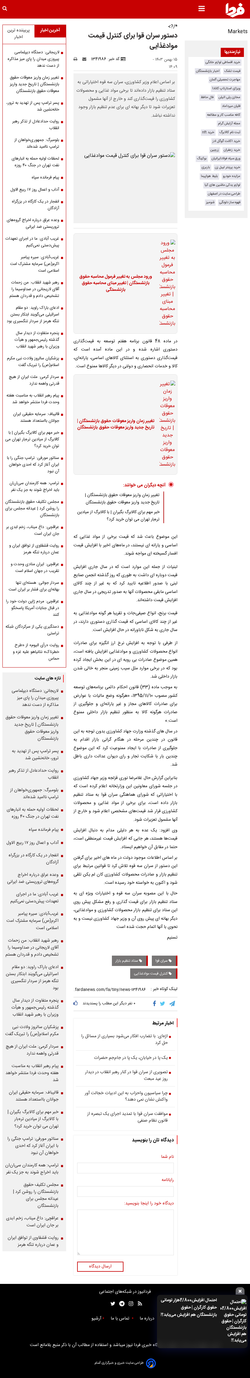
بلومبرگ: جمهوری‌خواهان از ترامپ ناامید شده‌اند (36, 143)
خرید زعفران (232, 150)
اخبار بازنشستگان (208, 71)
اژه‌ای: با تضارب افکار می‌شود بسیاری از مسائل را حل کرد (124, 1039)
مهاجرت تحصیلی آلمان (225, 80)
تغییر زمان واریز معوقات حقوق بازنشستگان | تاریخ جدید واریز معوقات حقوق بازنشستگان (115, 424)
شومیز (210, 202)
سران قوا (162, 961)
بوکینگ (202, 158)
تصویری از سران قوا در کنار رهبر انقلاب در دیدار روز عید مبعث (126, 1075)
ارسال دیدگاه (100, 1266)
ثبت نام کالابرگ (229, 132)
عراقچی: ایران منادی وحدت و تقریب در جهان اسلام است (35, 567)
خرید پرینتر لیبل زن (227, 167)
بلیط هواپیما (209, 176)
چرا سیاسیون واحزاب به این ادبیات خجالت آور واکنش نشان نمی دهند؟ (126, 1096)
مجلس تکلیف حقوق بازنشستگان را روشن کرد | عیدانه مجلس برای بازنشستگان (32, 509)
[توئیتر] (111, 1304)
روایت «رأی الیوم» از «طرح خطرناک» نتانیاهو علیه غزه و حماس (36, 652)
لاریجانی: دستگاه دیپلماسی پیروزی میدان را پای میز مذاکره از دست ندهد (33, 59)
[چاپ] (77, 59)
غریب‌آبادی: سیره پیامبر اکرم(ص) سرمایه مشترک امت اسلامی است (34, 264)
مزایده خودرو (231, 176)
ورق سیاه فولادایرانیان (226, 158)
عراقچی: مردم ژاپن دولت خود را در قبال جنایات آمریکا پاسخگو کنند (32, 608)
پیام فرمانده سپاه (45, 177)
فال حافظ (207, 97)
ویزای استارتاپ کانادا (226, 88)
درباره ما (147, 1318)
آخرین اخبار (50, 30)
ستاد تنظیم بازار (127, 961)
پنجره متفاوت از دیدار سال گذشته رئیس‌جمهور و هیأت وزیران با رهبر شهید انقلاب (37, 340)
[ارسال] (85, 59)
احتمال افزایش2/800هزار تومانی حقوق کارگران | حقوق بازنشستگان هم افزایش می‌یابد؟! (189, 1308)
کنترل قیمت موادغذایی (151, 974)
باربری (206, 167)
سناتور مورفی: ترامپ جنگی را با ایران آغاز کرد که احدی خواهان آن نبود (33, 465)
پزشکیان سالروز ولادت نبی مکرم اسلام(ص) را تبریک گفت (33, 361)
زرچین (214, 150)
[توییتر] (163, 1004)
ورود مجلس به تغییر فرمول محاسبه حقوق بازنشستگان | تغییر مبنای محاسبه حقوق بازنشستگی (115, 284)
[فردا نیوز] (235, 10)
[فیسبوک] (156, 1004)
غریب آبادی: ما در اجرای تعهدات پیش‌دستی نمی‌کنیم (32, 242)
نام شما (167, 1157)
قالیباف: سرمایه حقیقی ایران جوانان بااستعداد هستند (36, 417)
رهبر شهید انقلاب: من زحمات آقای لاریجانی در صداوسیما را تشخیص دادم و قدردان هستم (34, 289)
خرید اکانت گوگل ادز (226, 141)
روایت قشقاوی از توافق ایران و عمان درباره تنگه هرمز (34, 549)
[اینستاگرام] (129, 1304)
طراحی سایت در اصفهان (224, 194)
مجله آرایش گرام (229, 123)
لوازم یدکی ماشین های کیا (222, 185)
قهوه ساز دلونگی (229, 202)
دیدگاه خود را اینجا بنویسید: (149, 1203)
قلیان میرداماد (231, 106)
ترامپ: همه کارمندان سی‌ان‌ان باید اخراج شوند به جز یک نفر (34, 486)
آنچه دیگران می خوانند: (144, 485)
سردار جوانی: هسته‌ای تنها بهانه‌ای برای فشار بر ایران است (34, 586)
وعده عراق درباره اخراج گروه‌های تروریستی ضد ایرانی (33, 223)
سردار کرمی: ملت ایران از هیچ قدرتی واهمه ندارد (34, 380)
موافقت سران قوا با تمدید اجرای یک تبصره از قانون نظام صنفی (127, 1117)
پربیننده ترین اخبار (18, 34)
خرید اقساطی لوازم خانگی (222, 62)
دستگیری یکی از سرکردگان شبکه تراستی (32, 630)
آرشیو (96, 1318)
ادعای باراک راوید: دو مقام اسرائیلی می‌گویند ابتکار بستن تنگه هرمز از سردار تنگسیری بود (33, 315)
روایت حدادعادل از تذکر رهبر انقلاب (35, 125)
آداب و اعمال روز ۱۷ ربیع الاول (34, 189)
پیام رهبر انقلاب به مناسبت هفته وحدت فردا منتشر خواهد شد (32, 399)
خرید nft (208, 132)
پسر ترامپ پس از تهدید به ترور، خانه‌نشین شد (32, 106)
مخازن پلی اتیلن (229, 97)
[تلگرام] (172, 1004)
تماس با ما (120, 1318)
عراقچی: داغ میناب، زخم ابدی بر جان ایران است (32, 530)
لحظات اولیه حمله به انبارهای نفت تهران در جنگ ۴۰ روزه (35, 162)
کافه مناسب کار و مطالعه (223, 115)
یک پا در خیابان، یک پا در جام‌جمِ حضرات (131, 1058)
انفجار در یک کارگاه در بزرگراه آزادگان (35, 205)
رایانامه (168, 1180)
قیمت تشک (232, 71)
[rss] (138, 1304)
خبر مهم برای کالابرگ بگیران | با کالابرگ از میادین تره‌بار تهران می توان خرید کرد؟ (118, 516)
